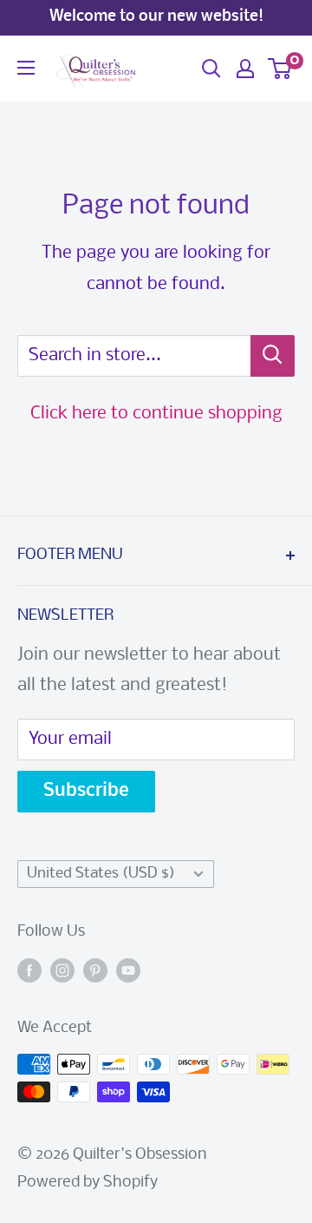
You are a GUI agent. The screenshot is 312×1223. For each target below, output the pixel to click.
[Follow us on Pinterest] (95, 971)
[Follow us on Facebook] (29, 971)
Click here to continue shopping (156, 413)
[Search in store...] (272, 356)
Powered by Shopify (87, 1182)
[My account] (245, 68)
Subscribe (86, 791)
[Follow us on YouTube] (128, 971)
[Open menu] (26, 68)
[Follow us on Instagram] (62, 971)
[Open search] (211, 68)
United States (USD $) (101, 873)
